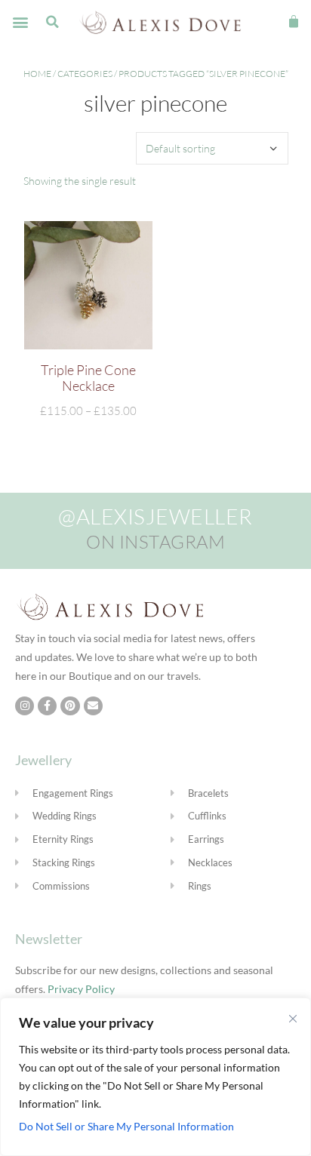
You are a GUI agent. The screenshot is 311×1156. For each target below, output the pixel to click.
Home (37, 73)
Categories (84, 73)
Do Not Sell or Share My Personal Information (126, 1126)
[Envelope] (93, 705)
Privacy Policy (81, 988)
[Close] (292, 1018)
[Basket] (293, 22)
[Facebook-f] (47, 705)
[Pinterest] (69, 705)
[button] (20, 22)
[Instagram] (24, 705)
